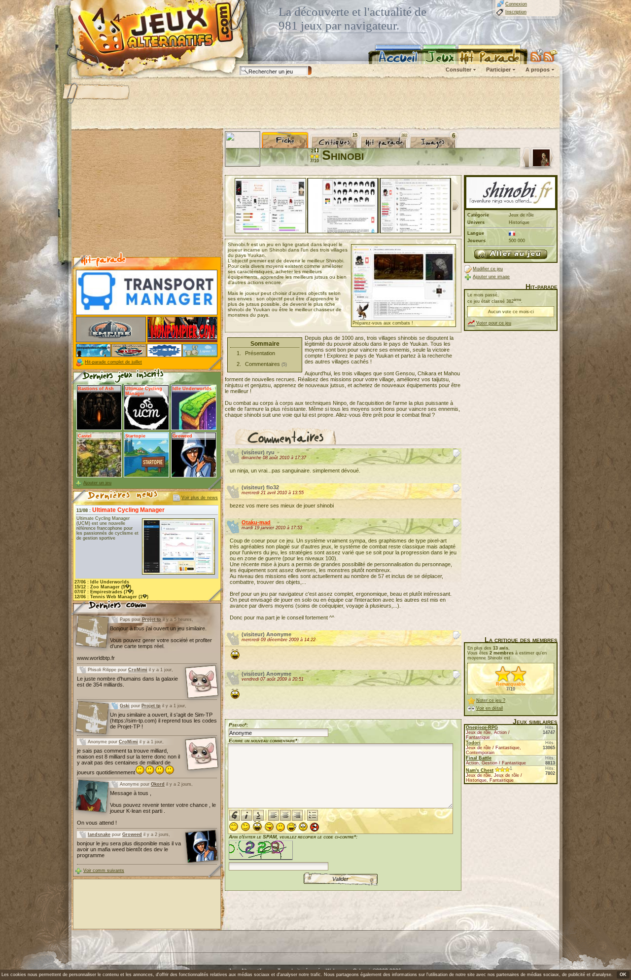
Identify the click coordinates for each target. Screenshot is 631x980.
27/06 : (101, 582)
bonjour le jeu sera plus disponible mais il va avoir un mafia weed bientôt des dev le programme (129, 849)
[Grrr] (314, 827)
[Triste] (303, 827)
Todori (473, 742)
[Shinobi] (511, 254)
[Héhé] (269, 827)
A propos (538, 70)
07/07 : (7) (104, 591)
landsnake (99, 834)
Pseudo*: (238, 724)
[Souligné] (258, 815)
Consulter (458, 70)
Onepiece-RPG (482, 727)
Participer (498, 70)
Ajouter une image (491, 276)
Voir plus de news (199, 497)
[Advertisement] (315, 103)
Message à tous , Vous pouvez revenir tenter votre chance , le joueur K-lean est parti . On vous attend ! (146, 808)
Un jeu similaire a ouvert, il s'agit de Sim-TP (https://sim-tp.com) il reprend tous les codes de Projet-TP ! (163, 720)
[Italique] (246, 815)
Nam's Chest (479, 770)
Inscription (515, 11)
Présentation (260, 353)
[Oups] (291, 827)
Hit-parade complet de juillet (113, 362)
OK (623, 974)
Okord (158, 784)
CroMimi (137, 669)
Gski (125, 705)
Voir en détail (489, 708)
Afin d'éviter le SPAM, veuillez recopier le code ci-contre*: (293, 836)
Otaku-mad (256, 522)
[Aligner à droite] (297, 815)
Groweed (132, 834)
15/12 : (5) (102, 586)
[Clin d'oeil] (245, 827)
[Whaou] (257, 826)
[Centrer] (285, 815)
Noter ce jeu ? (490, 700)
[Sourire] (234, 827)
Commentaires (262, 364)
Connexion (516, 3)
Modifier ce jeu (488, 268)
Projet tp (151, 619)
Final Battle (478, 758)
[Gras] (234, 815)
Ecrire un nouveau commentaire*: (264, 740)
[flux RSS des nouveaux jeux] (536, 55)
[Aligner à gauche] (273, 815)
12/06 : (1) (111, 596)
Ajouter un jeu (97, 482)
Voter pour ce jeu (493, 323)
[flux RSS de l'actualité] (550, 55)
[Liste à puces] (312, 815)
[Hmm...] (280, 827)
